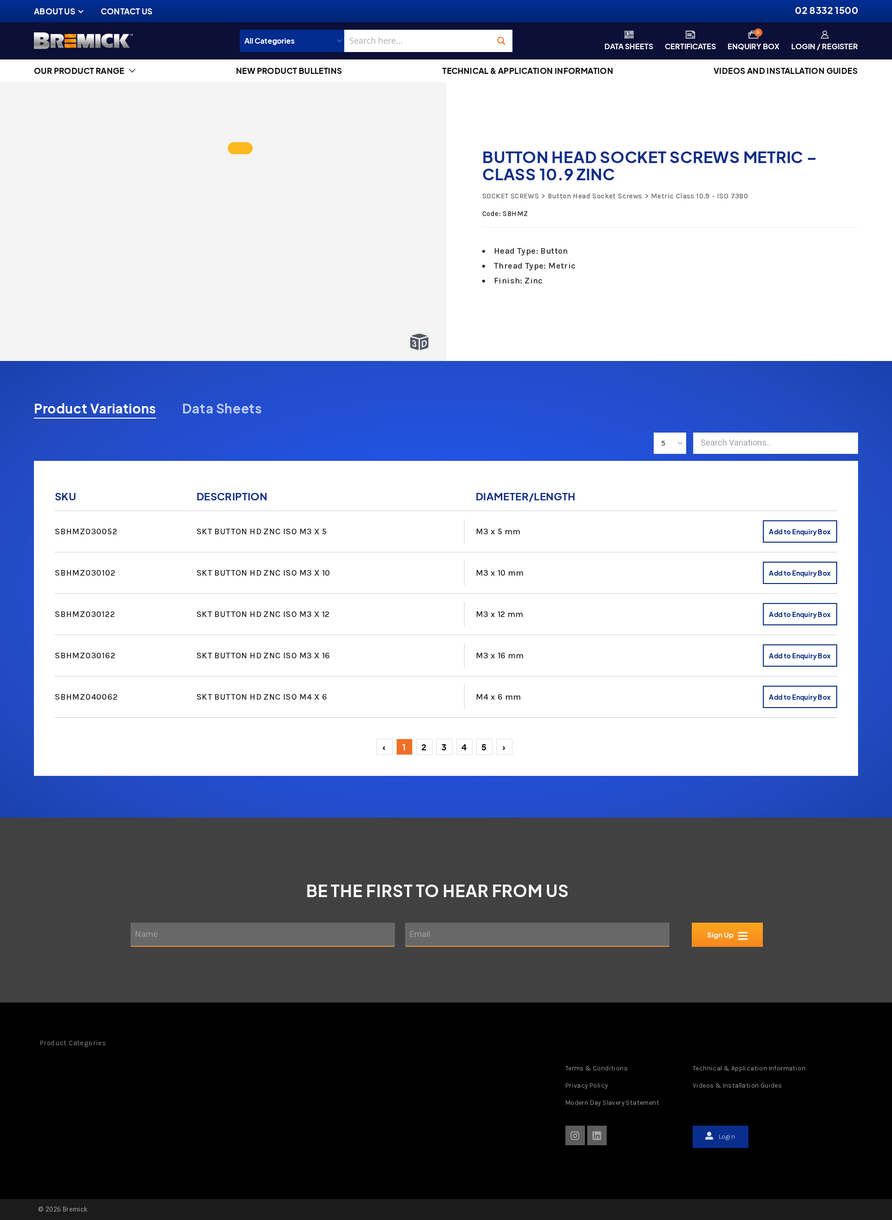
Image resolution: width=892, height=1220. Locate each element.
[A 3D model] (240, 148)
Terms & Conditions (596, 1068)
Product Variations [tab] (95, 408)
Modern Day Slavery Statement (612, 1103)
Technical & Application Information (749, 1068)
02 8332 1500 (826, 10)
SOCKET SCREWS (510, 196)
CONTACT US (127, 11)
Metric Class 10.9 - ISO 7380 (699, 196)
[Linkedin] (597, 1135)
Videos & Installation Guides (737, 1085)
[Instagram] (575, 1135)
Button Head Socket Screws (595, 196)
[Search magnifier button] (501, 41)
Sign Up (721, 935)
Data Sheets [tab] (222, 408)
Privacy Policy (586, 1085)
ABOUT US (54, 11)
